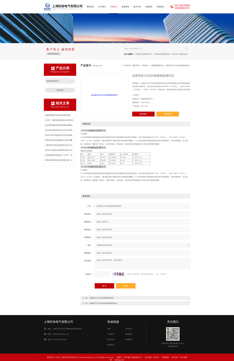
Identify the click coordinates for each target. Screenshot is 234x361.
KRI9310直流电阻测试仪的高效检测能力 (60, 135)
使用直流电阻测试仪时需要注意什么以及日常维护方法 (60, 160)
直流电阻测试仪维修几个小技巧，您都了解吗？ (60, 155)
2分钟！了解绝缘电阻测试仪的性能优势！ (60, 120)
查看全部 (60, 90)
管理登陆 (165, 357)
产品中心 (113, 7)
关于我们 (102, 7)
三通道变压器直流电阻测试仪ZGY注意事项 (60, 145)
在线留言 (148, 7)
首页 (109, 329)
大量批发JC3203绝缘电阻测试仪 (101, 298)
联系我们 (160, 7)
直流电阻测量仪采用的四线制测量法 (58, 125)
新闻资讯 (125, 7)
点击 (72, 81)
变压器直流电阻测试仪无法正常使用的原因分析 (60, 130)
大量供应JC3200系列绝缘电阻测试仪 (103, 303)
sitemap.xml (119, 360)
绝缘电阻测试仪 (53, 54)
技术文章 (137, 7)
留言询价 (168, 114)
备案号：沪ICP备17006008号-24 (129, 357)
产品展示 (144, 65)
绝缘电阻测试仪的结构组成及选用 (58, 115)
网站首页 (90, 7)
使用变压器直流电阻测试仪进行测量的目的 (60, 140)
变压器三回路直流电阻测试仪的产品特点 (60, 150)
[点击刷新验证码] (119, 274)
